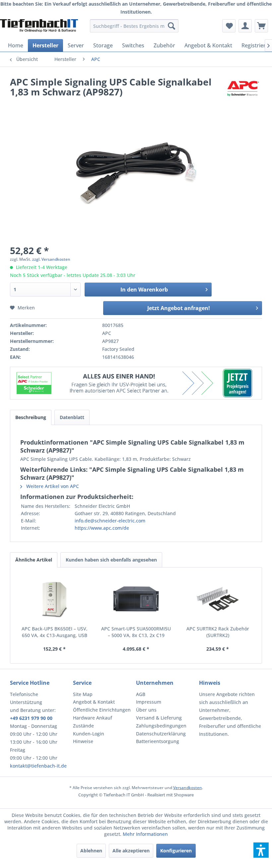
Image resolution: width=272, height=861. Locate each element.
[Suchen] (171, 25)
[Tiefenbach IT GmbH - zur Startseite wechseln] (39, 27)
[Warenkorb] (261, 25)
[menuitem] (134, 25)
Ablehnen (91, 850)
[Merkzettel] (229, 25)
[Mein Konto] (245, 25)
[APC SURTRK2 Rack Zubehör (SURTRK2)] (217, 599)
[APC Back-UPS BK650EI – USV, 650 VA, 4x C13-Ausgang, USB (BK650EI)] (54, 599)
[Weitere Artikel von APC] (243, 88)
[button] (261, 850)
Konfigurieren (176, 850)
